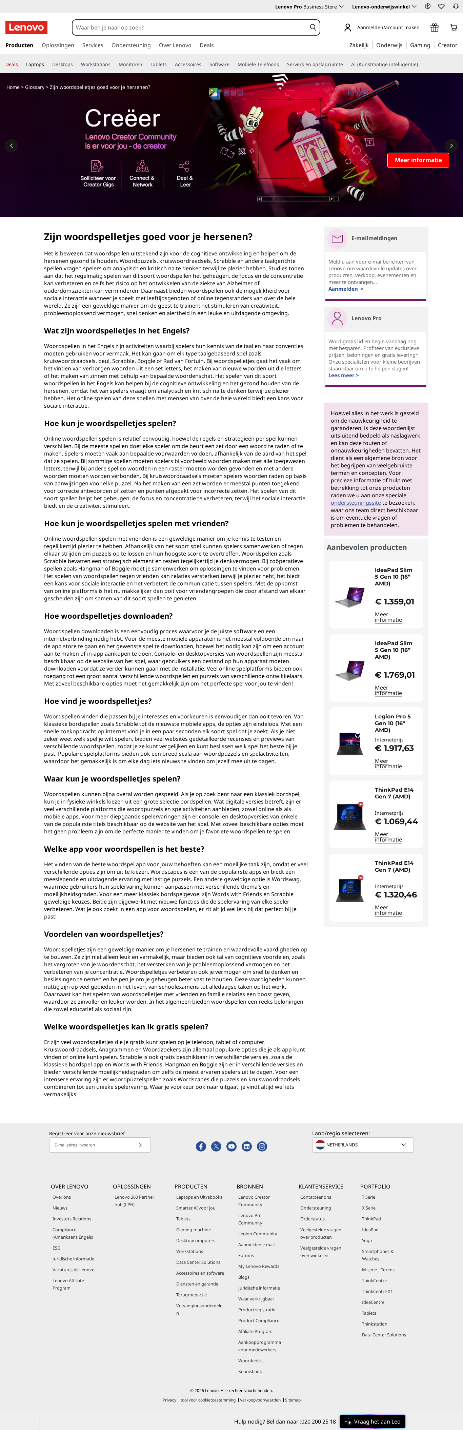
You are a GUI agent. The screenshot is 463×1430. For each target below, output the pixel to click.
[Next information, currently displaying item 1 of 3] (451, 146)
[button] (427, 6)
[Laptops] (47, 64)
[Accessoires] (204, 64)
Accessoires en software (200, 1273)
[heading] (397, 577)
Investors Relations (72, 1219)
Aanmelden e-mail (256, 1244)
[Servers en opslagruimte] (346, 64)
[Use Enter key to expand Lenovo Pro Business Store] (341, 6)
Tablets (183, 1219)
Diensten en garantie (197, 1284)
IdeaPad (370, 1229)
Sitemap (293, 1400)
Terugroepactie (191, 1295)
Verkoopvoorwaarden (260, 1400)
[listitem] (376, 595)
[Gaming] (432, 45)
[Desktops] (76, 64)
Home (13, 87)
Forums (246, 1255)
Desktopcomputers (195, 1240)
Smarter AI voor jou (196, 1208)
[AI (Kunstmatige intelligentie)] (421, 64)
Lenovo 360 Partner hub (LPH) (134, 1200)
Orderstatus (312, 1219)
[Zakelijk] (371, 45)
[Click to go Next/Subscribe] (140, 1145)
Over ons (62, 1197)
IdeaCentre (373, 1302)
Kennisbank (250, 1371)
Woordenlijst (251, 1360)
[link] (456, 8)
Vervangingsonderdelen (199, 1309)
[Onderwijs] (405, 45)
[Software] (232, 64)
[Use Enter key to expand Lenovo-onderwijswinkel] (414, 6)
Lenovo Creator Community (254, 1200)
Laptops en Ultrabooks (199, 1197)
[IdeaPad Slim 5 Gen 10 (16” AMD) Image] (350, 597)
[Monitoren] (145, 64)
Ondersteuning (315, 1208)
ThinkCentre (374, 1280)
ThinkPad (371, 1219)
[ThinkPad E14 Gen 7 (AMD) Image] (350, 817)
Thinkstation (374, 1324)
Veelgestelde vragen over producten (320, 1233)
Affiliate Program (255, 1331)
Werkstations (189, 1251)
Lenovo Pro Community (250, 1219)
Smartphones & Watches (378, 1255)
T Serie (368, 1197)
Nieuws (60, 1208)
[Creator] (460, 45)
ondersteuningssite (356, 502)
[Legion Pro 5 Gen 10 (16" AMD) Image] (350, 743)
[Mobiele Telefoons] (282, 64)
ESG (56, 1248)
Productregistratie (256, 1310)
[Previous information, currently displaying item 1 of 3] (11, 146)
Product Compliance (258, 1320)
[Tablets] (169, 64)
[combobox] (190, 27)
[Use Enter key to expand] (424, 28)
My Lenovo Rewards (258, 1266)
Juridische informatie (73, 1259)
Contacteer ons (315, 1197)
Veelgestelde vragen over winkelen (320, 1251)
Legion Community (257, 1234)
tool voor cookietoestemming (208, 1400)
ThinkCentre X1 (377, 1291)
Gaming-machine (193, 1229)
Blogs (243, 1277)
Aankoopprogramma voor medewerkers (259, 1346)
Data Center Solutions (198, 1262)
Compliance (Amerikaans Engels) (73, 1233)
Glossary (34, 87)
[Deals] (21, 64)
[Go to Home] (26, 27)
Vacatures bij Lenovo (74, 1270)
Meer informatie (388, 617)
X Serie (369, 1208)
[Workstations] (113, 64)
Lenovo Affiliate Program (68, 1284)
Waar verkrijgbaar (256, 1299)
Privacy (169, 1400)
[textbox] (363, 1145)
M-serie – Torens (378, 1270)
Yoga (367, 1240)
